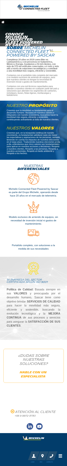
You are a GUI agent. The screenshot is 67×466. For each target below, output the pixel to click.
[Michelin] (33, 436)
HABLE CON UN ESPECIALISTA (33, 374)
